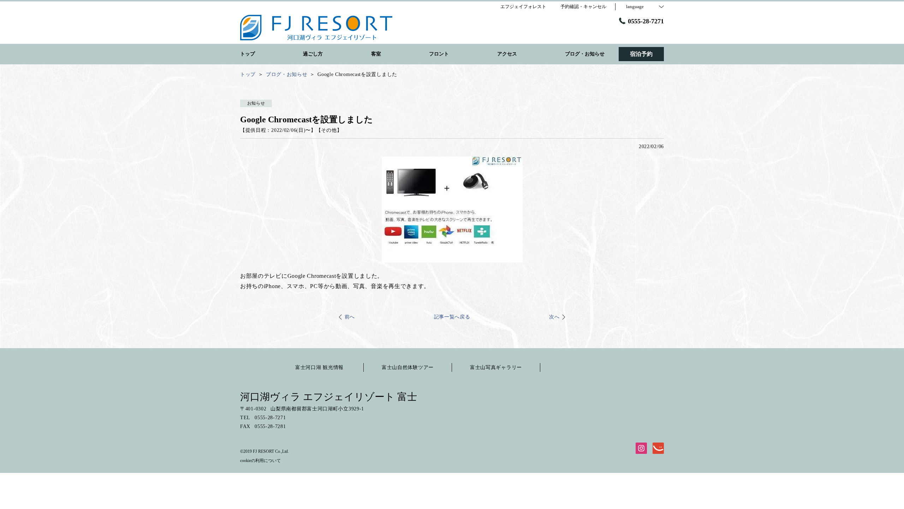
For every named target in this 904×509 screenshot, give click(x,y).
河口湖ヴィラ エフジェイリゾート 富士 (328, 396)
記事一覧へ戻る (452, 317)
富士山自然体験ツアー (408, 367)
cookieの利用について (260, 460)
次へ (554, 317)
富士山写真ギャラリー (496, 367)
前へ (350, 317)
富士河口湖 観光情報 (319, 367)
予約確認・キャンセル (583, 6)
